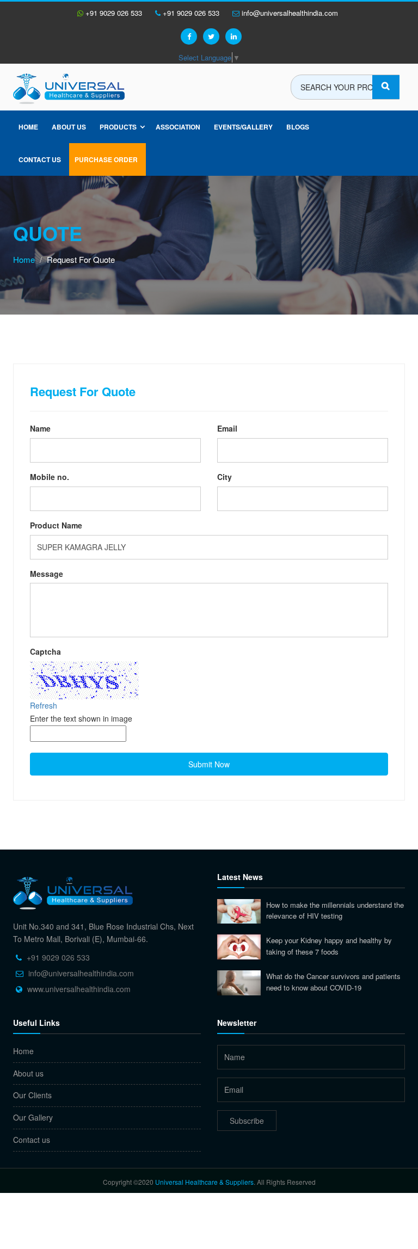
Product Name (56, 525)
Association (178, 127)
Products (118, 127)
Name (40, 428)
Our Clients (32, 1095)
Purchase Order (106, 159)
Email (227, 428)
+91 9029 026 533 (112, 13)
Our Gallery (33, 1117)
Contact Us (40, 159)
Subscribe (247, 1120)
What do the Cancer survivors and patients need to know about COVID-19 (333, 982)
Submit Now (209, 764)
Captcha (45, 651)
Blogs (297, 127)
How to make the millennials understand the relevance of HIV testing (335, 910)
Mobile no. (49, 476)
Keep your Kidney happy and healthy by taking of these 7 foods (329, 946)
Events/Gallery (243, 127)
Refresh (43, 705)
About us (69, 127)
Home (28, 127)
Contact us (31, 1139)
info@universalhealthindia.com (288, 13)
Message (46, 573)
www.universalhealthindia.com (79, 988)
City (224, 476)
